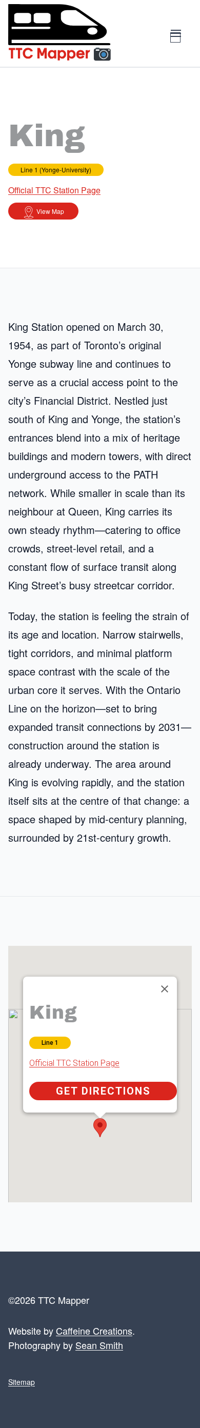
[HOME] (59, 33)
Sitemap (21, 1382)
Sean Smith (99, 1345)
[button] (100, 1127)
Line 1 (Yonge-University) (56, 169)
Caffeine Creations (94, 1330)
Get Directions (103, 1091)
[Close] (164, 989)
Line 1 (50, 1042)
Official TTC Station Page (54, 190)
